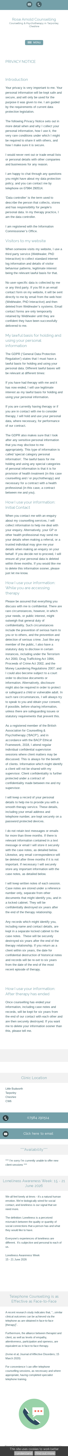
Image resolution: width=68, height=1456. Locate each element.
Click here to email (38, 1133)
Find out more (45, 1453)
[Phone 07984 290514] (38, 4)
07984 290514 (38, 1117)
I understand (23, 1453)
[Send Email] (29, 4)
